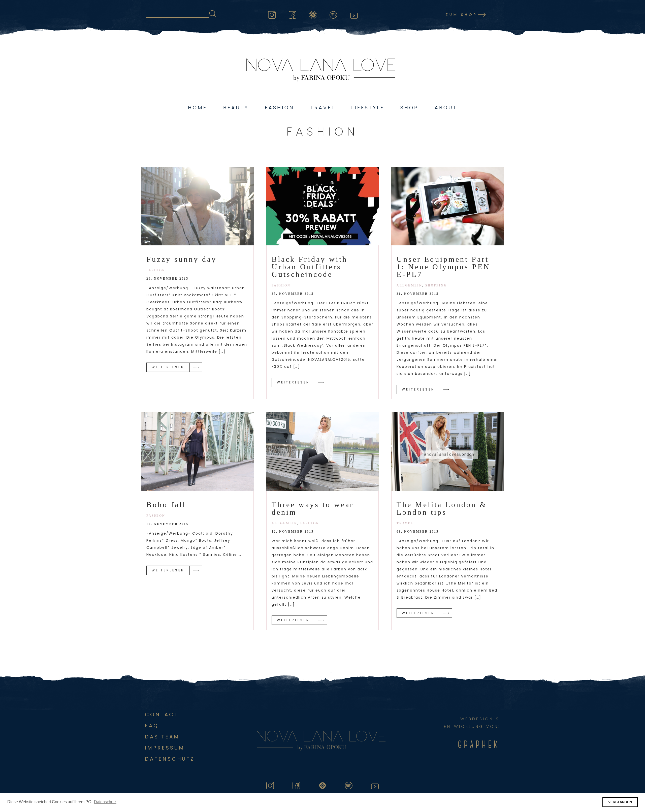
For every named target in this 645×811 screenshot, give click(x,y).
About (446, 107)
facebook (292, 13)
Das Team (162, 736)
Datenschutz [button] (105, 802)
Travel (322, 107)
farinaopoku (313, 13)
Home (197, 107)
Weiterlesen (168, 367)
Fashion (279, 107)
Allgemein (409, 285)
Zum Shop (461, 14)
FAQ (152, 725)
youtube (354, 13)
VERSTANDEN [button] (620, 802)
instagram (272, 13)
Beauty (236, 107)
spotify (333, 13)
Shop (409, 107)
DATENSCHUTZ (170, 758)
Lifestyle (367, 107)
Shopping (436, 285)
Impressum (165, 747)
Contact (161, 714)
